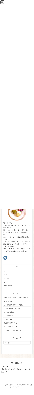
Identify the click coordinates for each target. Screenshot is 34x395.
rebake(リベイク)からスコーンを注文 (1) (16, 297)
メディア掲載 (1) (9, 312)
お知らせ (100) (8, 301)
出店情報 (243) (8, 319)
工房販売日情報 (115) (10, 323)
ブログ (6, 282)
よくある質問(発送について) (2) (13, 305)
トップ (6, 271)
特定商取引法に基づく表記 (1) (13, 330)
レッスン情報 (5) (9, 315)
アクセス (6, 278)
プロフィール (8, 274)
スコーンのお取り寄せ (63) (12, 308)
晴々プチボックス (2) (10, 326)
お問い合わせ (8, 285)
